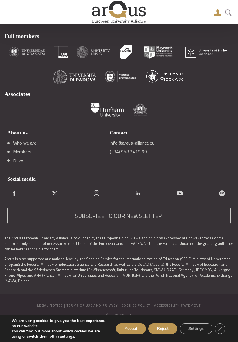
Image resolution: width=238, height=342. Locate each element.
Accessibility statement (177, 305)
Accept (131, 328)
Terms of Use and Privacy (92, 305)
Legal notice (50, 305)
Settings (196, 328)
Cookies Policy (135, 305)
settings (67, 336)
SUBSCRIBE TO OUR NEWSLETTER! (119, 215)
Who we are (24, 142)
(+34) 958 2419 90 (128, 151)
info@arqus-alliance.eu (132, 142)
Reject (163, 328)
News (18, 160)
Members (22, 151)
